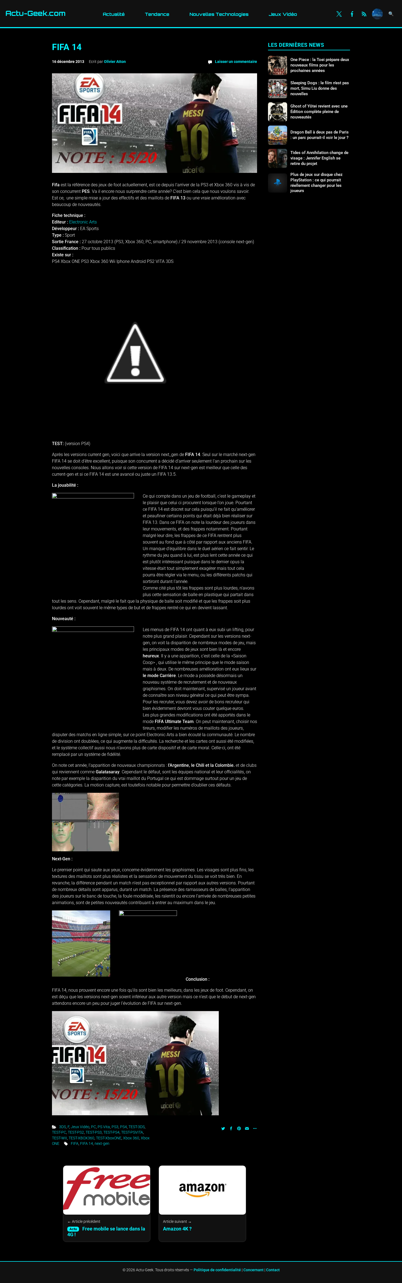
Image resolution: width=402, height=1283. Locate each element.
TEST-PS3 (94, 1132)
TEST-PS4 (111, 1132)
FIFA (74, 1143)
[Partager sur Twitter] (223, 1128)
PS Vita (104, 1127)
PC (93, 1127)
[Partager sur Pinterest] (239, 1128)
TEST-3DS (137, 1127)
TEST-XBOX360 (81, 1138)
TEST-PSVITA (132, 1132)
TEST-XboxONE (108, 1138)
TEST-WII (59, 1138)
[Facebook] (352, 13)
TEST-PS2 (76, 1132)
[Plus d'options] (254, 1128)
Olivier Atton (115, 61)
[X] (339, 13)
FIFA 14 (86, 1143)
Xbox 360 (131, 1138)
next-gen (102, 1143)
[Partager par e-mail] (246, 1128)
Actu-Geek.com (35, 13)
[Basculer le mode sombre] (377, 13)
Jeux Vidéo (283, 14)
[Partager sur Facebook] (231, 1128)
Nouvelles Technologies (219, 14)
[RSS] (364, 13)
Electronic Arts (83, 222)
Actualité (114, 14)
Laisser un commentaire (236, 61)
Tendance (157, 14)
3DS (62, 1127)
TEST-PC (59, 1132)
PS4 (123, 1127)
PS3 (115, 1127)
